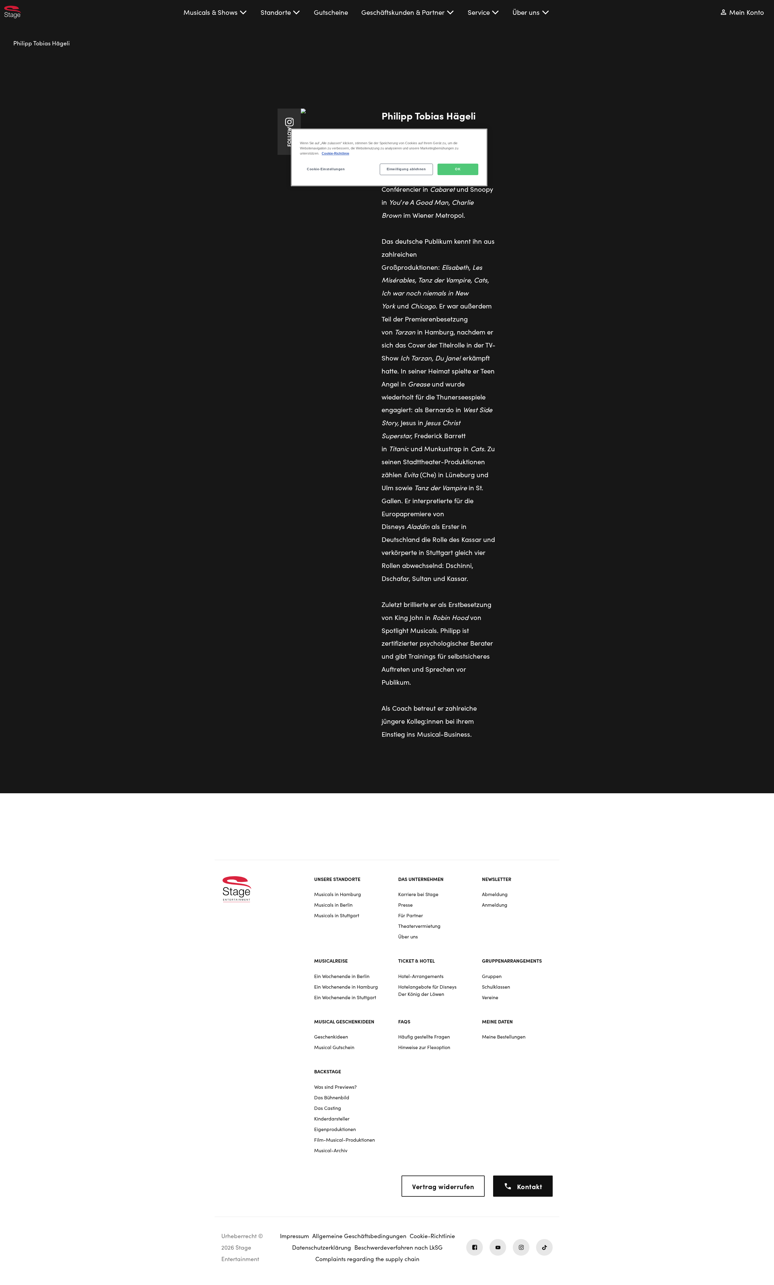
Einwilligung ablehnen (406, 169)
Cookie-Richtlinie (335, 153)
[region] (389, 157)
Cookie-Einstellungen (326, 169)
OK (457, 169)
